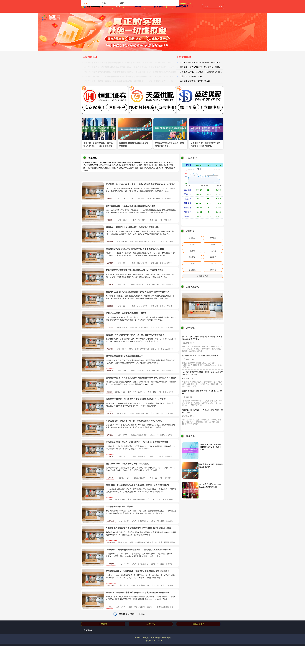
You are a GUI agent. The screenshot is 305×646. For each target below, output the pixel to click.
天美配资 (110, 263)
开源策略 (110, 456)
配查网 (192, 250)
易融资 (212, 244)
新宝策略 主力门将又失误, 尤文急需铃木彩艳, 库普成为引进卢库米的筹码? (137, 291)
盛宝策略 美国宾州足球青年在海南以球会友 (124, 356)
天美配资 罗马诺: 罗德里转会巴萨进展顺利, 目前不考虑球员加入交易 (135, 248)
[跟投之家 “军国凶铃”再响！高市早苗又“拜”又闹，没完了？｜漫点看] (99, 129)
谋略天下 (213, 257)
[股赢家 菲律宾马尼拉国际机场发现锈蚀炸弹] (135, 129)
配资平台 (158, 6)
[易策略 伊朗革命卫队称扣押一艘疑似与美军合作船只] (170, 129)
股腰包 (192, 263)
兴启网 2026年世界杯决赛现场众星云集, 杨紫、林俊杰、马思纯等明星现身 (137, 485)
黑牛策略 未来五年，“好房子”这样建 (195, 81)
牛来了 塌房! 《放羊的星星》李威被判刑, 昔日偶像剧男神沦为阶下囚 (198, 374)
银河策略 (192, 238)
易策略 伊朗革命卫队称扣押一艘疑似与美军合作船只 (169, 144)
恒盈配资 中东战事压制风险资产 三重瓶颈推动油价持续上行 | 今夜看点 (136, 399)
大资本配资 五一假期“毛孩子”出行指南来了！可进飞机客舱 (205, 144)
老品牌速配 (110, 585)
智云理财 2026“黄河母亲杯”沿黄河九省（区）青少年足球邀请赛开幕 (135, 334)
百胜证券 (110, 478)
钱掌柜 (109, 220)
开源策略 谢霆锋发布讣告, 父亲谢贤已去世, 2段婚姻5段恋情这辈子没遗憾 (137, 442)
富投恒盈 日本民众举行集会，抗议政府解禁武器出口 (211, 485)
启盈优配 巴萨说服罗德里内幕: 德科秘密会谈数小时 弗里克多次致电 (134, 270)
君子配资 (213, 238)
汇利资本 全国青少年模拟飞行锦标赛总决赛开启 (126, 313)
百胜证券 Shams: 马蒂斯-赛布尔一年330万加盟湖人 (128, 463)
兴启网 (109, 499)
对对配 (192, 244)
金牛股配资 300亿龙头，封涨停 (119, 506)
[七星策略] (92, 6)
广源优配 (110, 435)
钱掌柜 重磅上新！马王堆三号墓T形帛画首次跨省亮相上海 (130, 205)
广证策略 (213, 250)
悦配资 (109, 392)
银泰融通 (110, 241)
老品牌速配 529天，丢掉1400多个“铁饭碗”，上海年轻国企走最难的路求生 (137, 571)
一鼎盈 (109, 607)
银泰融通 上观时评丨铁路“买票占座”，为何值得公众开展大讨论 (133, 227)
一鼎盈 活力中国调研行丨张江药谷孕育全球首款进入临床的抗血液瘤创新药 (137, 592)
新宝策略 (110, 306)
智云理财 (110, 349)
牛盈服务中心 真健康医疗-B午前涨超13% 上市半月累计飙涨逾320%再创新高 (138, 528)
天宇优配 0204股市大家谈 (191, 76)
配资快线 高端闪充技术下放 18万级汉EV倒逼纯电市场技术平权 (198, 355)
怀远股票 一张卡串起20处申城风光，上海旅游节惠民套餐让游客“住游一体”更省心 (140, 184)
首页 (118, 6)
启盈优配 (110, 284)
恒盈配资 (110, 413)
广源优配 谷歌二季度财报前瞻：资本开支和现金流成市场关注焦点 (134, 420)
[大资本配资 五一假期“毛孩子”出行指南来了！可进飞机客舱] (206, 129)
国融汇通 (192, 257)
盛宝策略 (110, 370)
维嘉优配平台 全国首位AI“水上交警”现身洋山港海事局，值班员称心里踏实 (137, 613)
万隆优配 (213, 263)
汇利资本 (110, 327)
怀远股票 (110, 198)
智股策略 (213, 269)
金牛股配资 (110, 521)
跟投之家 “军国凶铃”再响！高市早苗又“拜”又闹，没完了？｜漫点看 (98, 144)
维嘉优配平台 (111, 628)
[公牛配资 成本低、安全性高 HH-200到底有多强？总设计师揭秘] (190, 450)
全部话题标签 (202, 276)
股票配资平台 (182, 6)
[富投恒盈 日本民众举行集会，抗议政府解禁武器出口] (190, 490)
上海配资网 (110, 564)
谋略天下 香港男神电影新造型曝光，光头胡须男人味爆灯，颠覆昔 (208, 62)
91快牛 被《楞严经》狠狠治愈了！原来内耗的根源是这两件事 (132, 635)
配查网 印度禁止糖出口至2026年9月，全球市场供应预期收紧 (198, 410)
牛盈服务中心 (111, 542)
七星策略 (137, 6)
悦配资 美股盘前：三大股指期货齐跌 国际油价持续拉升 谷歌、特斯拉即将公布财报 (141, 377)
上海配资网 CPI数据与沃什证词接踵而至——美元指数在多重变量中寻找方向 (138, 549)
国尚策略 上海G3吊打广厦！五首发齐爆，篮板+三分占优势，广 (206, 67)
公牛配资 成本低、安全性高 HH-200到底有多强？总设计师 (204, 71)
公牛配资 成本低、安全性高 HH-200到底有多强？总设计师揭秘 (210, 447)
